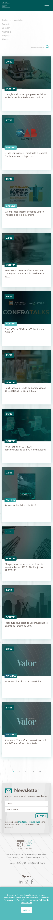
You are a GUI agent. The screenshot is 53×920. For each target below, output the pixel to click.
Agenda (6, 23)
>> (39, 771)
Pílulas (5, 39)
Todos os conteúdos (12, 19)
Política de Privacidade (29, 821)
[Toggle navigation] (46, 5)
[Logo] (6, 5)
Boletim (6, 27)
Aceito (26, 909)
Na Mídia (6, 31)
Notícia (5, 35)
